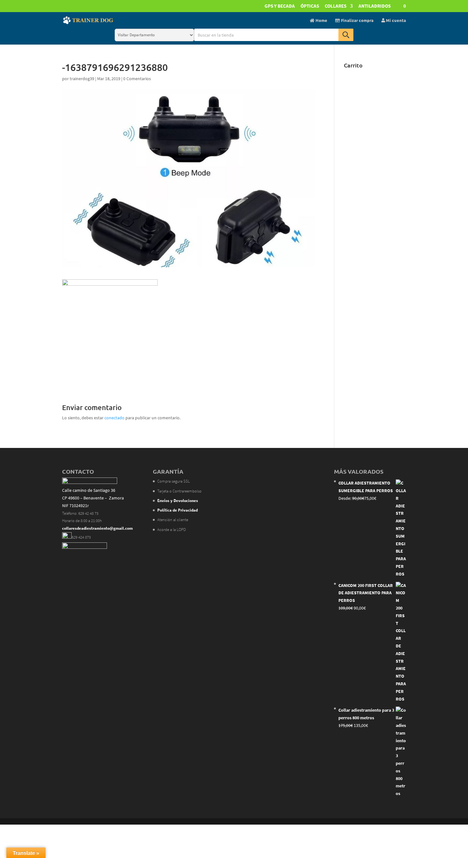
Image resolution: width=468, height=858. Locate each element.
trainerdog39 (82, 78)
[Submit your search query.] (345, 35)
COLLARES (335, 6)
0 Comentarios (137, 78)
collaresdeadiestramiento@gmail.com (97, 528)
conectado (114, 418)
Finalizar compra (356, 20)
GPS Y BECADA (280, 6)
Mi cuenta (395, 20)
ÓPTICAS (310, 6)
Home (321, 20)
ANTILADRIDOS (374, 6)
